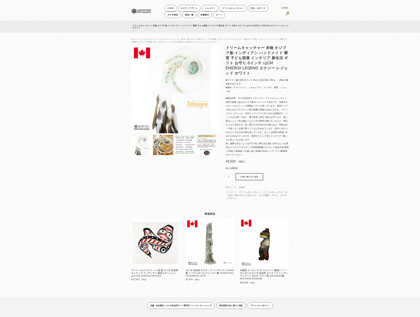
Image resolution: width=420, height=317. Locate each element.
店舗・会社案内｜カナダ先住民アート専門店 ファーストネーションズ (181, 305)
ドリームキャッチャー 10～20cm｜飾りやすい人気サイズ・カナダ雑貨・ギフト (191, 39)
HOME (171, 8)
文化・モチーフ (258, 8)
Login (284, 8)
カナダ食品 (173, 15)
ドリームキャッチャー (233, 8)
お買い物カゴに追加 (249, 177)
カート (219, 15)
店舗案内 (204, 15)
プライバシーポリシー (260, 305)
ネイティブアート (189, 8)
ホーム (134, 39)
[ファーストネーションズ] (141, 12)
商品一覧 (189, 15)
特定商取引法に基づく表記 (231, 305)
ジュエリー (210, 8)
